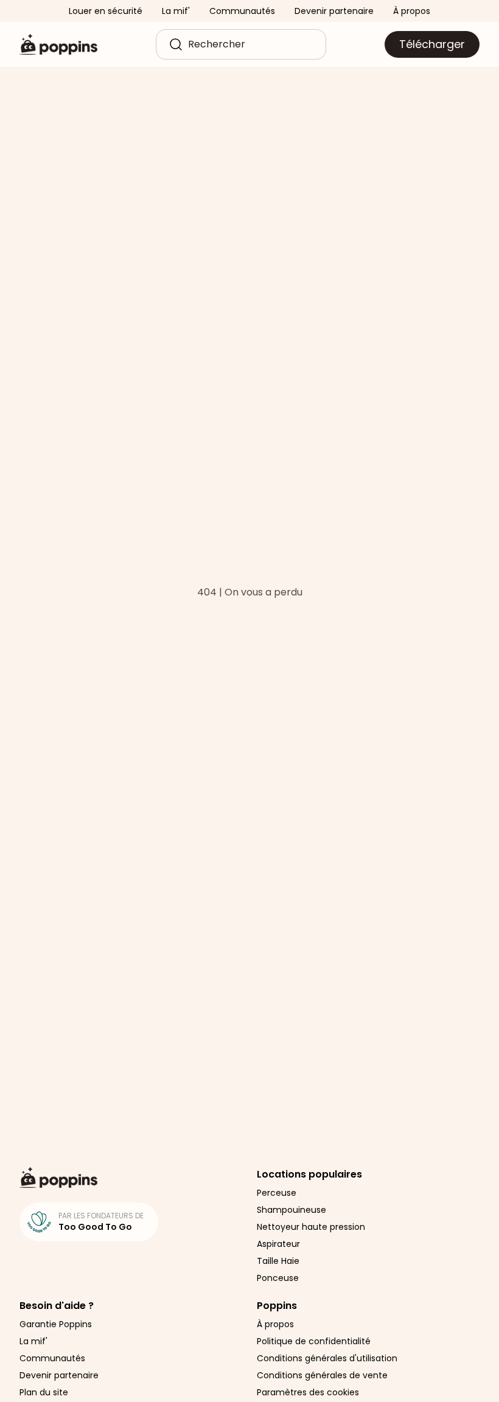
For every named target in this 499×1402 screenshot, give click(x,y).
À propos (411, 11)
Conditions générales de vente (322, 1375)
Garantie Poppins (55, 1324)
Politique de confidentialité (314, 1341)
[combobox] (250, 44)
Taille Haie (278, 1261)
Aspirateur (278, 1244)
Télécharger (432, 44)
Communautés (242, 11)
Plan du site (43, 1392)
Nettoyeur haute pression (311, 1227)
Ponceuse (278, 1278)
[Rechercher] (176, 44)
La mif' (176, 11)
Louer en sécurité (105, 11)
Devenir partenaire (334, 11)
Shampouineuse (291, 1210)
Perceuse (276, 1193)
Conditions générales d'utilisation (327, 1358)
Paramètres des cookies (308, 1392)
